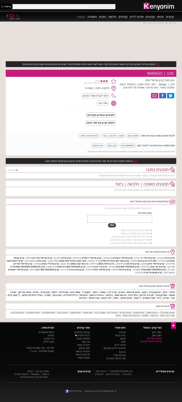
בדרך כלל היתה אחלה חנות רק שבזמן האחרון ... (130, 236)
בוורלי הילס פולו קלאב (32, 295)
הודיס (36, 292)
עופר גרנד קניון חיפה (147, 260)
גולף (165, 292)
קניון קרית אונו (132, 263)
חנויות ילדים (112, 312)
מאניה (47, 295)
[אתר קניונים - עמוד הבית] (173, 328)
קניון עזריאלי (149, 257)
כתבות (102, 17)
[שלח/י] (112, 225)
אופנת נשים (133, 135)
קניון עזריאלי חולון (155, 263)
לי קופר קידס (14, 295)
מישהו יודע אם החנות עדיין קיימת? (135, 230)
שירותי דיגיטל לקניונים (150, 341)
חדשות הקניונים (21, 374)
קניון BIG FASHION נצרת (127, 266)
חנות (123, 341)
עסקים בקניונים (42, 371)
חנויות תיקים (62, 312)
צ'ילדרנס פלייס (70, 295)
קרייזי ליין (112, 292)
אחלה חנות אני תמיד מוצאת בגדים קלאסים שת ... (129, 239)
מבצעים (150, 17)
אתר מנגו (102, 103)
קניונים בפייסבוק (82, 332)
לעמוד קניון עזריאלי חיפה (100, 122)
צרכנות (122, 352)
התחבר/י (17, 19)
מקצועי (81, 17)
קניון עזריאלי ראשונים (18, 269)
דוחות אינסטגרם (46, 332)
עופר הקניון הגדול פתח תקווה (72, 260)
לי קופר (137, 298)
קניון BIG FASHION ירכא (47, 269)
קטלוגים (123, 17)
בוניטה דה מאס (97, 295)
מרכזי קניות (120, 335)
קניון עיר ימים (100, 266)
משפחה (92, 17)
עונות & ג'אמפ (133, 292)
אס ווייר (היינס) (146, 295)
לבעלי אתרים (83, 335)
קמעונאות (35, 374)
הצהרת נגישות (83, 351)
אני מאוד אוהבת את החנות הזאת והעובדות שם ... (129, 243)
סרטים (51, 335)
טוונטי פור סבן (24, 292)
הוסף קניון (156, 332)
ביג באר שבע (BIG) (79, 263)
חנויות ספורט (138, 312)
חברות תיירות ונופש (131, 315)
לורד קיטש (106, 298)
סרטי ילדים (49, 341)
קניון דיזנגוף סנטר (15, 260)
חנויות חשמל (151, 312)
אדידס (166, 298)
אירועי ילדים (136, 17)
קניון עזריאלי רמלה (101, 269)
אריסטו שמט (120, 295)
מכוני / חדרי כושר (167, 315)
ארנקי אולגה (126, 298)
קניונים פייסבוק (75, 391)
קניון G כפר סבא (158, 266)
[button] (6, 6)
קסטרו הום (75, 292)
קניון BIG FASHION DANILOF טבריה (27, 266)
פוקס (144, 292)
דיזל (159, 298)
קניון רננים (170, 257)
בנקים (118, 315)
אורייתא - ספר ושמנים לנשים (40, 347)
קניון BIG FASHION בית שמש (71, 266)
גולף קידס (132, 295)
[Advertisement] (41, 95)
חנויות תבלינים (18, 312)
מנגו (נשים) (98, 145)
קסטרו (103, 292)
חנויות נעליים (125, 312)
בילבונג (109, 295)
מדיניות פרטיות (83, 354)
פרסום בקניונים (154, 338)
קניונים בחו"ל (119, 355)
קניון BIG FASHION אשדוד (153, 269)
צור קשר (86, 341)
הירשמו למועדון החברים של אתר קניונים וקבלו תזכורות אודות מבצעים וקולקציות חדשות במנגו (89, 161)
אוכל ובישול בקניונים (116, 358)
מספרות (145, 315)
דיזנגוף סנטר (101, 371)
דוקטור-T (86, 292)
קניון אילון (66, 257)
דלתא (54, 292)
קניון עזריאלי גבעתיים (123, 257)
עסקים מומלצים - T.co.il (42, 351)
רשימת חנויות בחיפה (89, 135)
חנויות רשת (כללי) (167, 312)
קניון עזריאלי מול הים (42, 257)
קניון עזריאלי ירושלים (91, 257)
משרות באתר (83, 357)
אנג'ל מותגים (149, 298)
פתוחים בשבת (83, 338)
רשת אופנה (88, 312)
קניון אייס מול (124, 269)
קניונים (170, 17)
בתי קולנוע (49, 338)
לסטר (115, 298)
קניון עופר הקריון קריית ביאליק (115, 260)
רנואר (95, 292)
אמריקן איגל (161, 295)
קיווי (173, 298)
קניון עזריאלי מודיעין (22, 263)
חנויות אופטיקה (48, 312)
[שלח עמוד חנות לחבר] (154, 95)
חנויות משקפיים (33, 312)
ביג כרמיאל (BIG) (106, 263)
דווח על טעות (83, 344)
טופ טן (121, 292)
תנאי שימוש (84, 348)
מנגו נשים (112, 145)
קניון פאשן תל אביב (153, 272)
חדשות (112, 17)
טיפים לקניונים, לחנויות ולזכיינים (34, 377)
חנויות (160, 17)
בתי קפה (154, 315)
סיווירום (82, 298)
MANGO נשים (127, 145)
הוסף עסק (156, 335)
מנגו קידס (45, 292)
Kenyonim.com (91, 391)
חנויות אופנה (75, 312)
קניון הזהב (41, 260)
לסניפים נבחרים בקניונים (100, 115)
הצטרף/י (11, 19)
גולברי (172, 292)
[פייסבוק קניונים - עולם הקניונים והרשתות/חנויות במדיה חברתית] (7, 15)
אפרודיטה (63, 292)
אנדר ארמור (94, 298)
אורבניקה (57, 295)
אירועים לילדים (119, 348)
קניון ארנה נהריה (76, 269)
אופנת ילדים (100, 312)
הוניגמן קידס (155, 292)
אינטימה (83, 295)
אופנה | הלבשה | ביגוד (113, 135)
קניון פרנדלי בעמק (50, 263)
